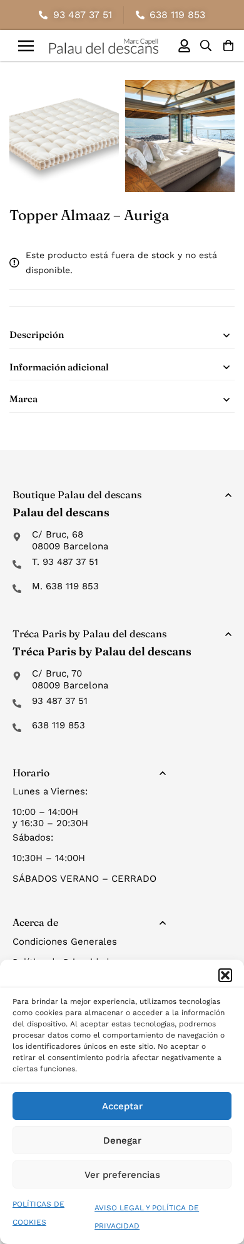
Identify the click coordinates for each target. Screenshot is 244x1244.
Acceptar (122, 1106)
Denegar (122, 1140)
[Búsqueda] (206, 45)
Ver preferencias (122, 1174)
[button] (225, 975)
